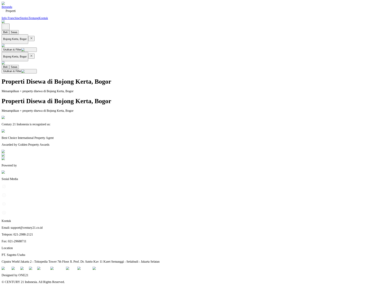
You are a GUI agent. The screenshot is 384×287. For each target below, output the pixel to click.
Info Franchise (11, 18)
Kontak (43, 18)
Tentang (33, 18)
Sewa (14, 32)
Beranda (7, 7)
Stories (24, 18)
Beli (5, 32)
